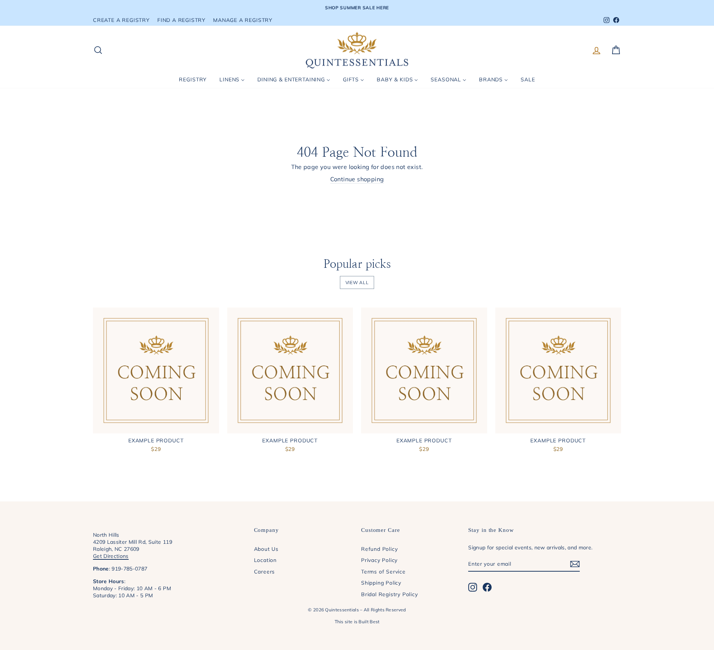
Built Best (368, 621)
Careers (264, 571)
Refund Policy (379, 549)
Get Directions (111, 556)
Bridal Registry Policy (389, 594)
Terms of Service (383, 571)
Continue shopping (357, 179)
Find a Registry (181, 20)
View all (357, 282)
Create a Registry (121, 20)
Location (265, 560)
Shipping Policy (381, 582)
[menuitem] (193, 79)
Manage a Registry (243, 20)
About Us (266, 549)
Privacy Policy (379, 560)
